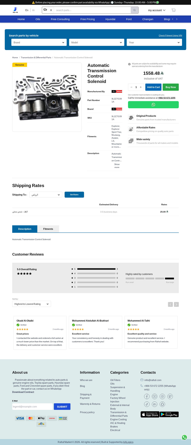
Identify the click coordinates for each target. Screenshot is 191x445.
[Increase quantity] (140, 87)
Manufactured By (96, 91)
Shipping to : (19, 194)
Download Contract (23, 391)
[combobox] (13, 42)
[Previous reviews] (170, 304)
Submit (62, 406)
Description (93, 153)
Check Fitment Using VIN (170, 35)
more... (117, 147)
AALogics (128, 442)
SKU (89, 118)
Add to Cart (153, 87)
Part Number (93, 100)
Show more (117, 165)
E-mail (14, 401)
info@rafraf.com (152, 380)
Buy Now (171, 87)
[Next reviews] (176, 304)
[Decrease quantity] (131, 87)
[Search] (134, 10)
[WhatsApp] (153, 104)
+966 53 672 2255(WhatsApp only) (160, 388)
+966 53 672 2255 (166, 98)
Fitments (91, 136)
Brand (90, 109)
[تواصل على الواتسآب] (184, 438)
